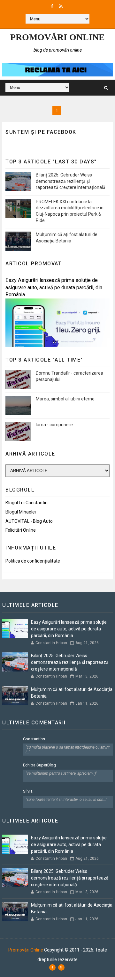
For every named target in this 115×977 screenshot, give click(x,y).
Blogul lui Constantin (26, 502)
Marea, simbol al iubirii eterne (65, 398)
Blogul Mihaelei (20, 511)
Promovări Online (57, 37)
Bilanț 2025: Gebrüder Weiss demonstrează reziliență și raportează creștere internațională (70, 181)
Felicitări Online (20, 530)
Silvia (28, 791)
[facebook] (52, 6)
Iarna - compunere (54, 424)
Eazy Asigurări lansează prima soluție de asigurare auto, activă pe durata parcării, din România (53, 287)
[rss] (60, 6)
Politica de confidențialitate (32, 561)
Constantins (34, 738)
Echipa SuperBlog (39, 765)
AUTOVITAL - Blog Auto (29, 521)
